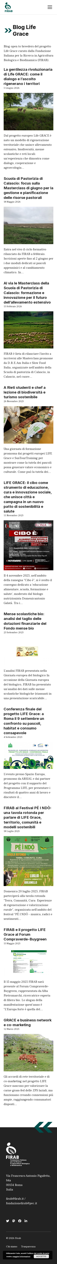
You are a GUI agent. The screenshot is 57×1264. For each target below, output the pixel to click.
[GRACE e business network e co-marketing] (28, 1069)
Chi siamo (11, 1246)
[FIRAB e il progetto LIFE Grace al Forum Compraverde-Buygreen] (28, 974)
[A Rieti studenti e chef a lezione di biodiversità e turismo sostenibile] (28, 441)
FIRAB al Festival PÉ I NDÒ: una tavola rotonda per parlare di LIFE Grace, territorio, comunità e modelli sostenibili (27, 817)
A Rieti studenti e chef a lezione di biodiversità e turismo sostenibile (25, 392)
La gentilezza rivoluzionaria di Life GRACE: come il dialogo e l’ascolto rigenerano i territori (28, 76)
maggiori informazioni (21, 1256)
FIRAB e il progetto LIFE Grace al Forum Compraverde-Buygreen (25, 934)
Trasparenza (28, 1246)
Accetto (41, 1256)
